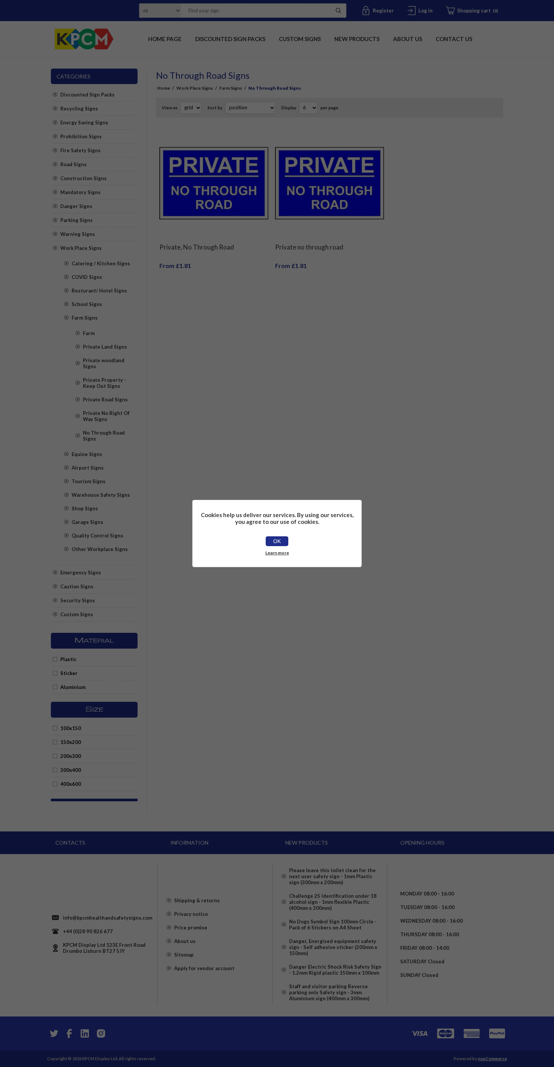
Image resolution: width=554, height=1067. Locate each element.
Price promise (190, 928)
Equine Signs (87, 454)
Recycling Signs (79, 109)
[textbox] (254, 11)
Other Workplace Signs (100, 549)
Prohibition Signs (81, 136)
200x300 (70, 756)
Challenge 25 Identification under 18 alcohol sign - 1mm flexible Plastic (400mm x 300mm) (332, 902)
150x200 (70, 742)
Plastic (68, 659)
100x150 (70, 728)
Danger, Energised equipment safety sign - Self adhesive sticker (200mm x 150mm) (333, 947)
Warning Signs (77, 234)
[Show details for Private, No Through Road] (214, 183)
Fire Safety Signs (80, 150)
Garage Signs (87, 522)
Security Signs (77, 600)
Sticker (69, 673)
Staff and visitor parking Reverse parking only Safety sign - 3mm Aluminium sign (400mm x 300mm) (329, 992)
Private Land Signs (105, 347)
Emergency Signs (80, 572)
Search (338, 11)
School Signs (87, 304)
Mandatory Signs (80, 192)
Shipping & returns (197, 900)
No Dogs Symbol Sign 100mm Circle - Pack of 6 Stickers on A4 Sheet (332, 925)
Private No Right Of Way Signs (106, 416)
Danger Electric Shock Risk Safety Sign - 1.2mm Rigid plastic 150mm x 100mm (335, 970)
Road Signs (73, 164)
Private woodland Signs (103, 363)
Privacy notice (191, 914)
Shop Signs (85, 508)
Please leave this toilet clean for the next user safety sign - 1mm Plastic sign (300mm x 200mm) (332, 876)
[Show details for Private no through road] (329, 183)
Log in (425, 11)
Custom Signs (76, 614)
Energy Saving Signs (84, 122)
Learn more (277, 553)
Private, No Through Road (196, 247)
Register (383, 11)
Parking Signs (76, 220)
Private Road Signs (105, 399)
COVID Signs (87, 277)
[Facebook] (69, 1033)
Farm (89, 333)
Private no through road (309, 247)
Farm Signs (85, 318)
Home (163, 88)
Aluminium (73, 687)
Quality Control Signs (97, 536)
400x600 (70, 784)
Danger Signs (76, 206)
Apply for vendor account (204, 968)
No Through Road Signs (104, 436)
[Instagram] (101, 1033)
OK (277, 541)
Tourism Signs (89, 481)
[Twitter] (53, 1033)
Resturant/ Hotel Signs (99, 291)
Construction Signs (83, 178)
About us (185, 941)
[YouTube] (85, 1033)
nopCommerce (492, 1058)
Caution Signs (76, 586)
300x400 (70, 770)
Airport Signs (88, 468)
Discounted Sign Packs (87, 95)
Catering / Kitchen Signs (101, 263)
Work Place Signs (81, 248)
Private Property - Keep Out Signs (104, 383)
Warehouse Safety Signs (101, 495)
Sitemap (184, 955)
